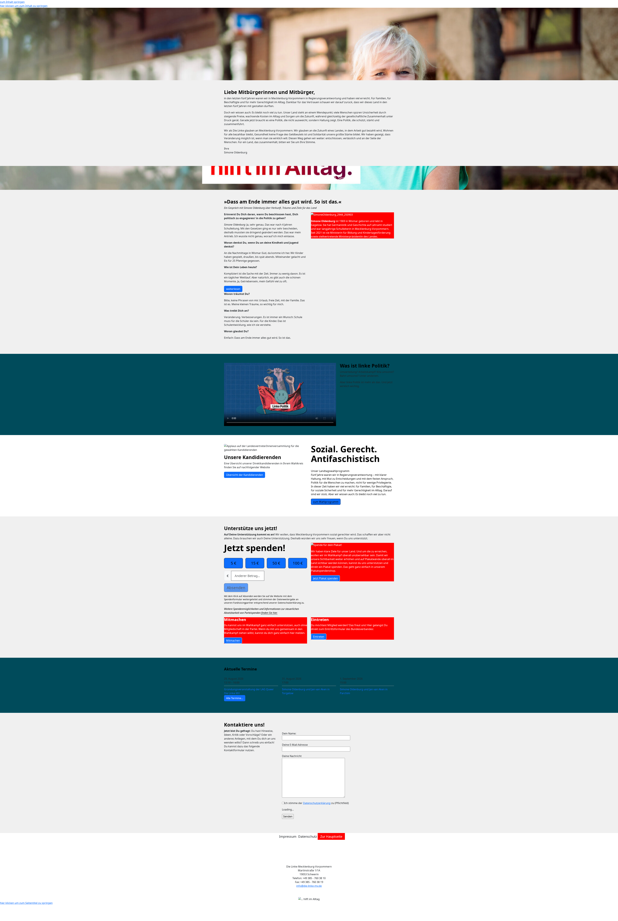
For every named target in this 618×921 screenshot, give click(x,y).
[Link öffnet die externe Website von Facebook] (304, 853)
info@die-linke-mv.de (309, 886)
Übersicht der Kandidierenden (244, 475)
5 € (233, 563)
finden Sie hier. (269, 613)
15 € (255, 563)
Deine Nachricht (292, 756)
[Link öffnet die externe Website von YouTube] (310, 853)
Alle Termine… (234, 698)
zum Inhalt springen (12, 2)
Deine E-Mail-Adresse (295, 744)
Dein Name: (289, 733)
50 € (276, 563)
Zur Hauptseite (331, 836)
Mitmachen (233, 640)
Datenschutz (307, 836)
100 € (298, 563)
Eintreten (318, 636)
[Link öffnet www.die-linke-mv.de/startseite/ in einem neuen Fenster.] (313, 853)
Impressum (287, 836)
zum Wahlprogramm (325, 502)
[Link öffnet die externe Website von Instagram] (307, 853)
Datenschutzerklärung (317, 803)
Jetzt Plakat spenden (325, 578)
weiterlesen (233, 289)
